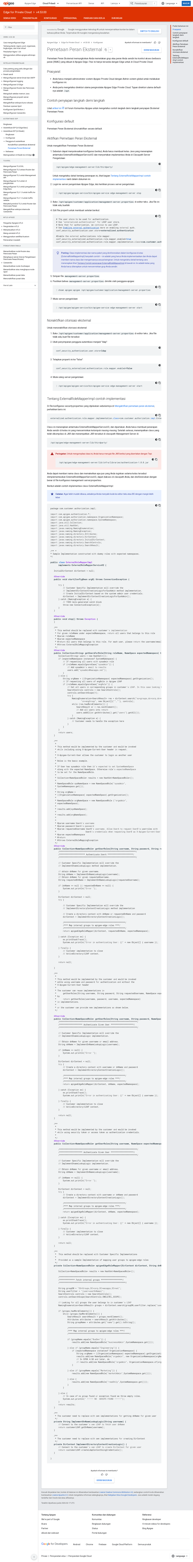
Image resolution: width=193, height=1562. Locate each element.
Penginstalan (30, 18)
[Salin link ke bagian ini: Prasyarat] (63, 72)
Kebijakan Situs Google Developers (122, 1495)
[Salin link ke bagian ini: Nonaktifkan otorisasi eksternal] (94, 320)
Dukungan (117, 18)
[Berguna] (155, 42)
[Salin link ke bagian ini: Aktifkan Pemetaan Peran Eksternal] (100, 138)
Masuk (186, 3)
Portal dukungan (99, 1533)
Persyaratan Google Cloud (80, 1556)
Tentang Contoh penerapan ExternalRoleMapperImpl (100, 263)
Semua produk (144, 1544)
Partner (44, 1528)
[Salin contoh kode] (159, 190)
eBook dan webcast (50, 1533)
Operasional (70, 18)
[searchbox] (19, 27)
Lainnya (114, 3)
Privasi (44, 1556)
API (102, 3)
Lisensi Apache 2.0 (60, 1495)
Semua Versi (9, 18)
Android (76, 1544)
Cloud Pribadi (49, 3)
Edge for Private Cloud (17, 12)
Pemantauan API (74, 3)
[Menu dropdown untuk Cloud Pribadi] (59, 3)
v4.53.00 (41, 12)
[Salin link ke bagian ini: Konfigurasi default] (77, 121)
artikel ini (56, 108)
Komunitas (97, 1519)
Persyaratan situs (58, 1556)
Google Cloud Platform (122, 1544)
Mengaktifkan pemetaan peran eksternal (134, 406)
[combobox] (143, 3)
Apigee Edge (30, 3)
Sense (91, 3)
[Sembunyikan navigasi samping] (34, 1557)
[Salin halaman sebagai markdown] (106, 49)
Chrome (89, 1544)
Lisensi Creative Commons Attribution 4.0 (116, 1492)
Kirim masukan (151, 50)
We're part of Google (50, 1519)
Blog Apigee (147, 1528)
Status (95, 1528)
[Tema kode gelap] (159, 164)
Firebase (102, 1544)
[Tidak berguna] (159, 42)
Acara (44, 1524)
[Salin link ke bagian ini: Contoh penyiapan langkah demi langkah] (107, 101)
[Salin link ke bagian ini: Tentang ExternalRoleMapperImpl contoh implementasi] (128, 399)
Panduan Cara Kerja (94, 18)
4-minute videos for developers (156, 1524)
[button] (19, 74)
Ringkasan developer (151, 1519)
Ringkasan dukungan (101, 1524)
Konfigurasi (50, 18)
